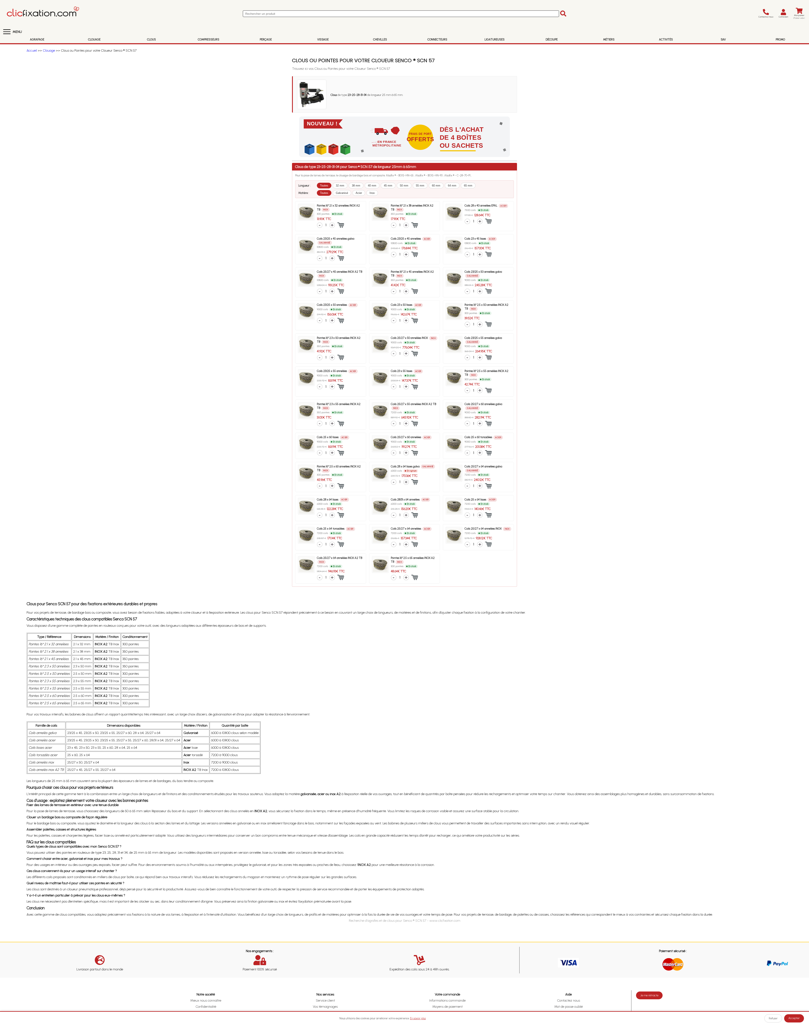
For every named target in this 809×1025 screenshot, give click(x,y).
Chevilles (380, 39)
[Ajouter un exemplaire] (332, 225)
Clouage (94, 39)
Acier (359, 193)
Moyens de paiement (447, 1007)
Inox (372, 193)
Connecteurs (437, 39)
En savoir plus (418, 1018)
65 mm (468, 185)
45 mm (388, 185)
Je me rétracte (649, 995)
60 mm (436, 185)
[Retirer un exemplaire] (320, 225)
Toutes (324, 185)
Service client (325, 1000)
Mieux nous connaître (205, 1000)
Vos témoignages (325, 1007)
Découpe (552, 39)
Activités (666, 39)
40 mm (372, 185)
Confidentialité (206, 1007)
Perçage (266, 39)
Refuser (773, 1018)
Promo (780, 39)
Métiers (609, 39)
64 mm (452, 185)
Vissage (323, 39)
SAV (723, 39)
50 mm (404, 185)
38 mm (356, 185)
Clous (151, 39)
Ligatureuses (495, 39)
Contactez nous (568, 1000)
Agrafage (37, 39)
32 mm (340, 185)
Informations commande (447, 1000)
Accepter (794, 1018)
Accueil (32, 50)
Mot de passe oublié (568, 1007)
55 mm (420, 185)
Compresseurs (208, 39)
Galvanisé (342, 193)
